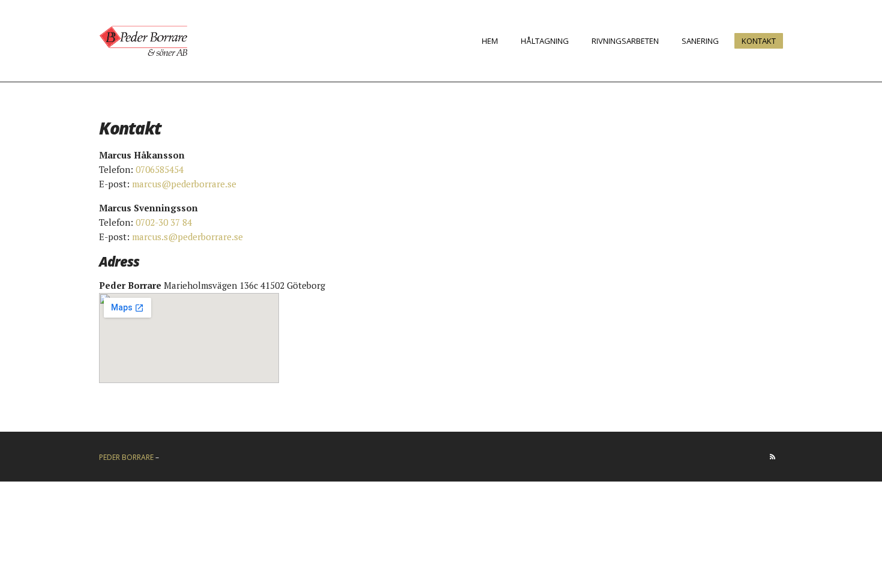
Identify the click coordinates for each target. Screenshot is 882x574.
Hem (490, 40)
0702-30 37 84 (164, 222)
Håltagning (545, 40)
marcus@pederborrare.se (184, 184)
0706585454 (160, 169)
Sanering (700, 40)
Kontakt (759, 40)
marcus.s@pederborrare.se (187, 237)
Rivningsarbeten (625, 40)
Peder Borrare (126, 457)
